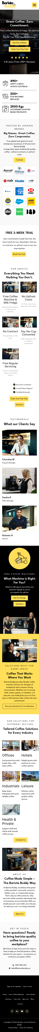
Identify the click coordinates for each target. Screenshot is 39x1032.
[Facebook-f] (12, 1011)
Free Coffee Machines (16, 994)
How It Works (30, 994)
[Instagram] (27, 1011)
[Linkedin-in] (17, 1011)
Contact (20, 1004)
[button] (34, 5)
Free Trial (17, 999)
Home (5, 994)
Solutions (8, 999)
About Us (25, 999)
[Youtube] (22, 1011)
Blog (32, 999)
